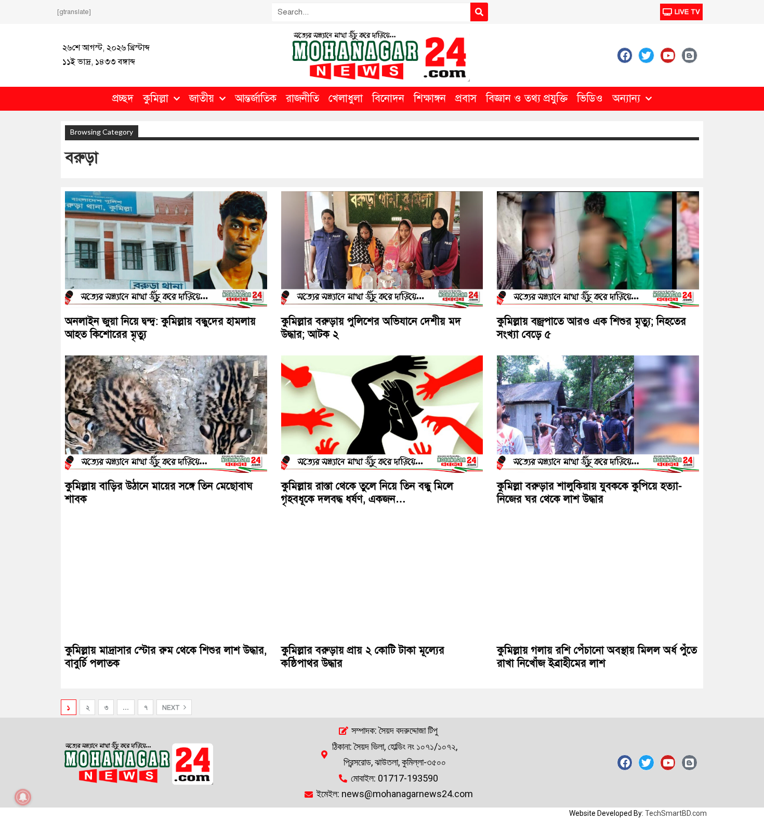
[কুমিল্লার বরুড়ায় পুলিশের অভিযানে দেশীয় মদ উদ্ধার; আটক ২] (382, 249)
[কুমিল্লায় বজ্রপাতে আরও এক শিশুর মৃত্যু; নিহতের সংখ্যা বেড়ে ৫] (598, 249)
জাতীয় (201, 98)
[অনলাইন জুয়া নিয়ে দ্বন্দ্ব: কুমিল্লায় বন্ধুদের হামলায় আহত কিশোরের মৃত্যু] (166, 249)
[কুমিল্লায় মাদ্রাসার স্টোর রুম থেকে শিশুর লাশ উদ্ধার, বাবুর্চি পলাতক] (166, 578)
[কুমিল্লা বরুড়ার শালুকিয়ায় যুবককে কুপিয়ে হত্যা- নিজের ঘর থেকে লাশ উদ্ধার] (598, 413)
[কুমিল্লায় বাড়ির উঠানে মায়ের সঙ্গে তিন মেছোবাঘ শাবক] (166, 413)
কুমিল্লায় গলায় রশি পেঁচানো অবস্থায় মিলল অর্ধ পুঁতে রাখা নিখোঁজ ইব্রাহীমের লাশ (597, 657)
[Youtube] (668, 55)
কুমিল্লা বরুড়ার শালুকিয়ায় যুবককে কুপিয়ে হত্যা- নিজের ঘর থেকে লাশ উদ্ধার (589, 493)
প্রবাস (466, 98)
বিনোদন (388, 98)
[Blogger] (689, 55)
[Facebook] (625, 55)
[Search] (479, 12)
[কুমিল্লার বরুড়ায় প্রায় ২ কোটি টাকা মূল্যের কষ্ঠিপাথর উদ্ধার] (382, 578)
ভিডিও (590, 98)
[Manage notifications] (23, 797)
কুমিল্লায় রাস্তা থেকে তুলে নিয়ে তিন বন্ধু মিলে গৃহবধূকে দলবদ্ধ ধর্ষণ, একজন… (367, 493)
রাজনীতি (302, 98)
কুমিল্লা (155, 98)
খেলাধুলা (345, 98)
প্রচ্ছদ (123, 98)
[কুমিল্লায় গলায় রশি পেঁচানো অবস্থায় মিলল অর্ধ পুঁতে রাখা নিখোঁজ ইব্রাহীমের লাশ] (598, 578)
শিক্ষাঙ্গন (430, 98)
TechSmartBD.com (676, 813)
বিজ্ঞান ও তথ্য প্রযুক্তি (527, 98)
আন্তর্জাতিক (255, 98)
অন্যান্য (626, 98)
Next (171, 707)
